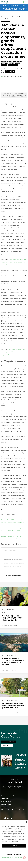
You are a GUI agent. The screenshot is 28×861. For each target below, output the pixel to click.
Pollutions (11, 655)
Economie (4, 63)
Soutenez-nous (6, 804)
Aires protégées (6, 61)
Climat (19, 16)
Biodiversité (10, 16)
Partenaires (5, 798)
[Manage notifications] (24, 857)
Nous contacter (6, 801)
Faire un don (18, 2)
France (18, 63)
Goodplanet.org (8, 741)
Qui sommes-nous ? (7, 796)
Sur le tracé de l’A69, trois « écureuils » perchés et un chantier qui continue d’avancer (13, 262)
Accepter (14, 845)
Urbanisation (13, 65)
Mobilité (4, 65)
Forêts (11, 63)
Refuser (14, 850)
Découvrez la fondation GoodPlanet (12, 810)
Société (5, 18)
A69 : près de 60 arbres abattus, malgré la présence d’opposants (13, 352)
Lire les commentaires (14, 575)
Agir (2, 16)
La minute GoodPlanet (8, 807)
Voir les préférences (14, 854)
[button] (25, 822)
